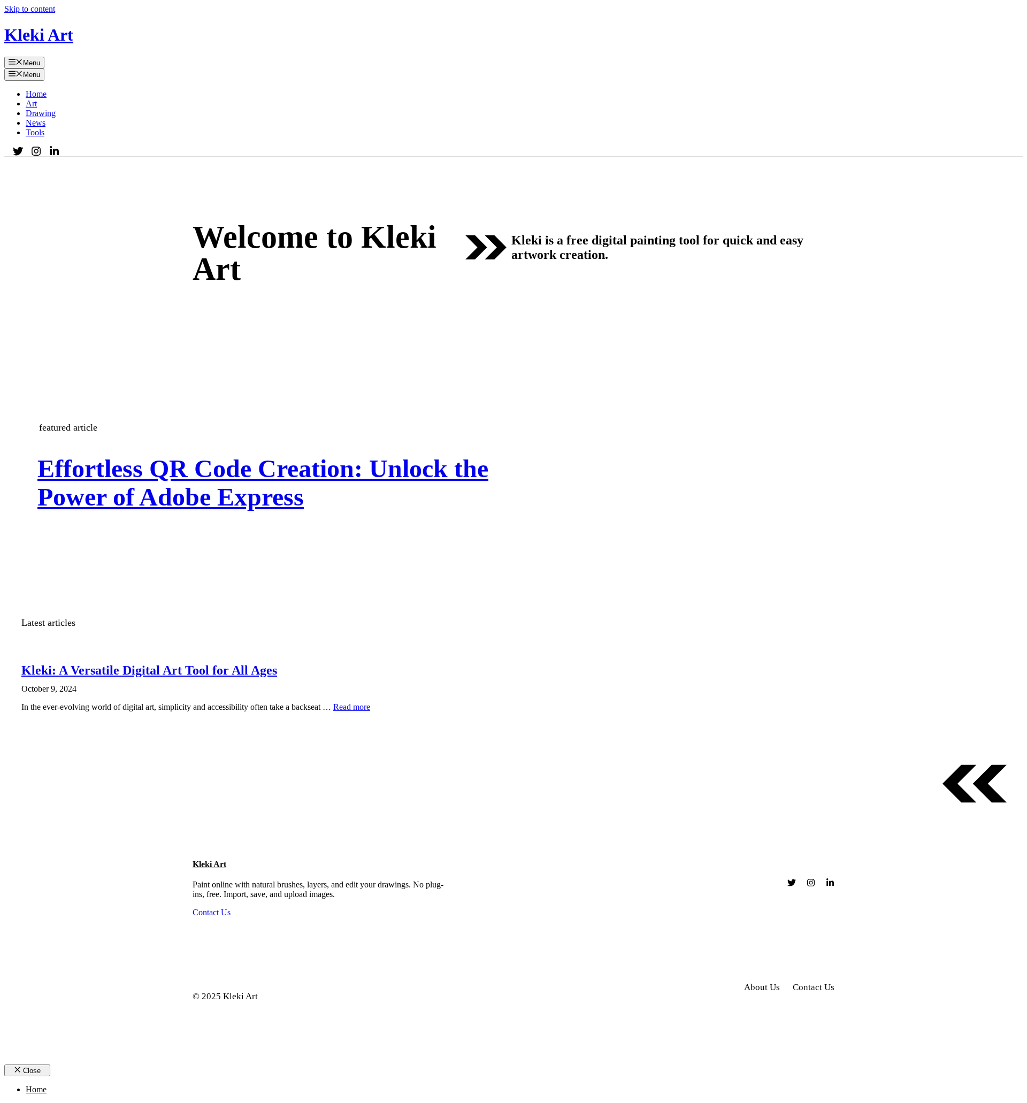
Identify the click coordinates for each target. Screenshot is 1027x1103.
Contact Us (212, 912)
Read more (351, 706)
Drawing (41, 113)
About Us (762, 987)
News (35, 122)
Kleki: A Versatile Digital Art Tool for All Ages (149, 670)
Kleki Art (38, 34)
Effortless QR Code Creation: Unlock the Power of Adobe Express (262, 482)
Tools (35, 132)
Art (31, 103)
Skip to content (29, 8)
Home (36, 93)
